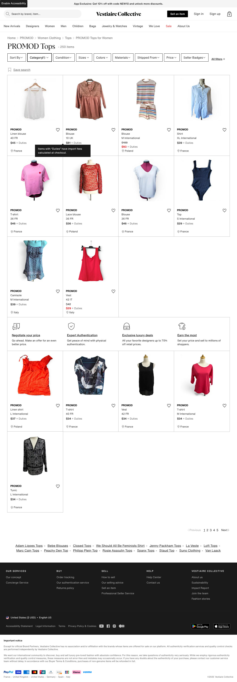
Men (63, 26)
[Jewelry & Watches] (129, 26)
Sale (169, 26)
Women (50, 26)
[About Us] (192, 26)
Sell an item (177, 14)
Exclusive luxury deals (137, 335)
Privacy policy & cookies (82, 626)
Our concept (13, 577)
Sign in (199, 14)
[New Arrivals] (22, 26)
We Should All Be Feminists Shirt (120, 545)
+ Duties (21, 143)
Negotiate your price (26, 335)
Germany (51, 677)
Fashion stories (201, 599)
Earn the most (187, 335)
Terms (61, 626)
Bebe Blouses (58, 545)
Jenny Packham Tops (165, 545)
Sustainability (200, 583)
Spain (61, 677)
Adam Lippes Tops (29, 545)
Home (11, 38)
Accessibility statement (19, 626)
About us (197, 577)
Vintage (138, 26)
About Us (184, 26)
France (7, 677)
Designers (32, 26)
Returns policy (65, 588)
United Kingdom (21, 677)
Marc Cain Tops (27, 550)
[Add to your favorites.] (58, 130)
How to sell (108, 577)
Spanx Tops (145, 550)
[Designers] (42, 26)
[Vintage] (145, 26)
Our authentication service (72, 583)
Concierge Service (17, 583)
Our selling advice (112, 583)
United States (37, 677)
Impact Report (200, 588)
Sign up (215, 14)
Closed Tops (82, 545)
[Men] (69, 26)
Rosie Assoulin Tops (117, 550)
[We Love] (162, 26)
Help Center (154, 577)
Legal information (45, 626)
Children (78, 26)
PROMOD (26, 38)
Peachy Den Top (56, 550)
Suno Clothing (190, 550)
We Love (154, 26)
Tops (68, 38)
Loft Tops (210, 545)
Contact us (153, 583)
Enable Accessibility (13, 3)
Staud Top (166, 550)
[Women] (57, 26)
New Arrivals (12, 26)
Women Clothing (49, 38)
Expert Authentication (82, 335)
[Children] (86, 26)
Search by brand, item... (25, 14)
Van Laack (213, 550)
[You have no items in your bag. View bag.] (229, 14)
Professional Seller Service (117, 593)
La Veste (192, 545)
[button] (229, 14)
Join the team (200, 593)
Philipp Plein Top (85, 550)
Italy (68, 677)
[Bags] (98, 26)
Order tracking (65, 577)
